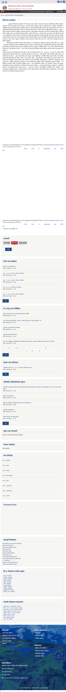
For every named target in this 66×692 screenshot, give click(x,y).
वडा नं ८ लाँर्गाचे (6, 495)
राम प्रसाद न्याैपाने (6, 674)
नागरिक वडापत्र (39, 638)
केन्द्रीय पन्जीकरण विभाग (8, 545)
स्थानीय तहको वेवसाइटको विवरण (10, 564)
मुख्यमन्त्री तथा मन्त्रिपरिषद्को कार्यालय (12, 606)
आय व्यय (14, 243)
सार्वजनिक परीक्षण (39, 656)
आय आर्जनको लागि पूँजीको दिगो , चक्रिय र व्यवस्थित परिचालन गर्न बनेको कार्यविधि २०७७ (22, 320)
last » (39, 350)
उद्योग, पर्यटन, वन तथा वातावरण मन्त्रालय (13, 608)
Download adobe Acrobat (51, 145)
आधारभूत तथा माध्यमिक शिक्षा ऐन (10, 334)
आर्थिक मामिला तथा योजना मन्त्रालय (12, 612)
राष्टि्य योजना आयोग (7, 551)
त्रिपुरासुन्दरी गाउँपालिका (9, 590)
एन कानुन (7, 243)
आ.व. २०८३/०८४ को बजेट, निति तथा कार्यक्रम (13, 273)
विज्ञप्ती (4, 643)
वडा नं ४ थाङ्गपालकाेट (8, 475)
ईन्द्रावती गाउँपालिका (8, 579)
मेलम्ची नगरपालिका (8, 575)
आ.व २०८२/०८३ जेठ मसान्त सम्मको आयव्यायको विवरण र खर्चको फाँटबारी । (32, 11)
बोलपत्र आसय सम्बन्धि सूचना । (10, 266)
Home (2, 15)
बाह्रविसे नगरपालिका (8, 577)
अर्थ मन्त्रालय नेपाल (7, 555)
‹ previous (17, 348)
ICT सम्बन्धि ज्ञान (6, 560)
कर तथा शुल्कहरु (7, 641)
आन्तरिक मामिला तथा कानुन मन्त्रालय (12, 611)
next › (32, 350)
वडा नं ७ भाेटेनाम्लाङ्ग (7, 490)
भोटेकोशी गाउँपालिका (8, 588)
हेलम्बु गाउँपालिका (7, 585)
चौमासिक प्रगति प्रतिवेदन (42, 651)
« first (8, 348)
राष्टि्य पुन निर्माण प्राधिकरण (9, 553)
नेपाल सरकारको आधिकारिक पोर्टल (10, 556)
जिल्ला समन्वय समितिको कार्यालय (9, 547)
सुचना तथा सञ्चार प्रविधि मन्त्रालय (10, 562)
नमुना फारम (23, 243)
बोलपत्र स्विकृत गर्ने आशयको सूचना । (11, 416)
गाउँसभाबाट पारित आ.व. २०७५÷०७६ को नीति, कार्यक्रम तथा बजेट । (18, 367)
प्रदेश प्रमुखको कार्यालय (9, 617)
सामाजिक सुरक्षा (39, 635)
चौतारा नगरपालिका (7, 582)
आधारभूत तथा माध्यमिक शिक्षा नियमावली (11, 327)
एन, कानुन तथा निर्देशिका (9, 638)
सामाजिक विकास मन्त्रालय (9, 614)
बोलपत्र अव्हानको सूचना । (9, 396)
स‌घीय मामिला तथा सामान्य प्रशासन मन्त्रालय (12, 543)
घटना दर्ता (37, 633)
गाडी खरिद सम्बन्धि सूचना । (9, 409)
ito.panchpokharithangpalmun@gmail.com (17, 678)
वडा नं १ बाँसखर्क (6, 460)
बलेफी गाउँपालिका (7, 583)
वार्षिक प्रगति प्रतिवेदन (41, 648)
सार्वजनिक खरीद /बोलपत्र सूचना (11, 635)
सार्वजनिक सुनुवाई (39, 653)
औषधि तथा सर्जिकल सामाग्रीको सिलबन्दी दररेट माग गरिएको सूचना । (17, 402)
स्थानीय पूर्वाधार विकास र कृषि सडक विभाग (12, 558)
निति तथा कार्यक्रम (10, 15)
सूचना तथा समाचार (7, 633)
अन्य (8, 249)
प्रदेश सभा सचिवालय (8, 619)
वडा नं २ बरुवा (6, 465)
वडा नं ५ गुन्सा (6, 480)
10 (26, 350)
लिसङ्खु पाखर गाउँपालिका (9, 591)
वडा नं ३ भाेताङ (6, 470)
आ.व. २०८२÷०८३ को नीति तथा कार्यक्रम (12, 287)
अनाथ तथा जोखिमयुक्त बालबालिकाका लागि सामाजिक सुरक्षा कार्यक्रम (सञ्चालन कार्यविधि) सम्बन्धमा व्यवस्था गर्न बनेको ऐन (29, 341)
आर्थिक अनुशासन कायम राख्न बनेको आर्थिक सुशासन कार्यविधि (16, 313)
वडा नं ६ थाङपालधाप (7, 485)
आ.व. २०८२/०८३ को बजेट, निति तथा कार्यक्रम (13, 294)
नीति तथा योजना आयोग (9, 615)
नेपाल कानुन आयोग (7, 549)
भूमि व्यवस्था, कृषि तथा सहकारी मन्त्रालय (13, 609)
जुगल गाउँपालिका (7, 580)
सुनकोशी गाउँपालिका (8, 586)
